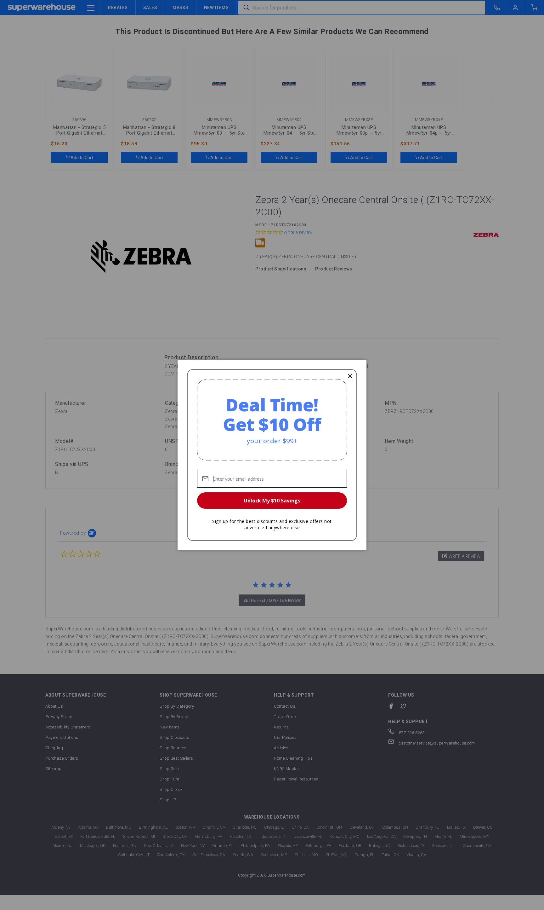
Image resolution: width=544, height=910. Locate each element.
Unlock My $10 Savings (272, 500)
